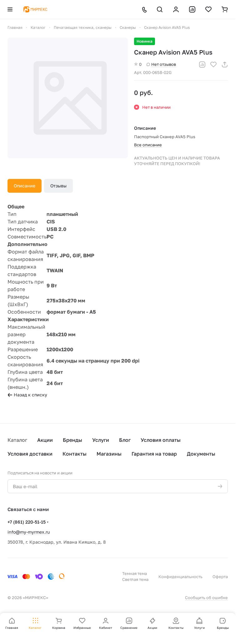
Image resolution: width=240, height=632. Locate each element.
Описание (24, 185)
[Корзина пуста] (225, 9)
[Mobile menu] (10, 9)
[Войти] (176, 9)
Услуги (100, 440)
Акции (45, 440)
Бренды (72, 440)
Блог (125, 440)
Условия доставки (30, 454)
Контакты (74, 454)
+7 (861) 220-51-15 (27, 522)
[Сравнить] (202, 64)
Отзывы (58, 185)
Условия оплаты (161, 440)
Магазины (109, 454)
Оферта (220, 576)
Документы (201, 454)
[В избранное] (213, 64)
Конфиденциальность (180, 576)
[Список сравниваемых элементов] (192, 9)
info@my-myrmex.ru (29, 532)
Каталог (17, 440)
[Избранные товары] (208, 9)
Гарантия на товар (154, 454)
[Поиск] (160, 9)
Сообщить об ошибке (206, 597)
